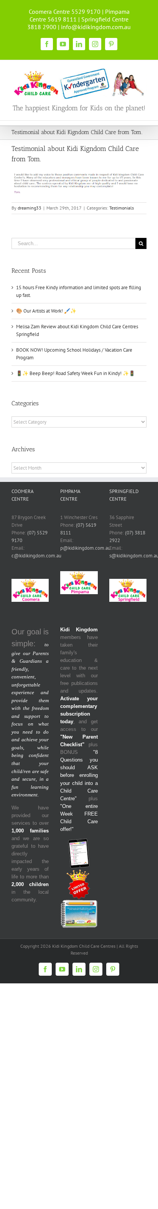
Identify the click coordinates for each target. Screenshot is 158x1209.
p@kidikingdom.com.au (85, 548)
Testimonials (121, 208)
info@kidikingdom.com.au (96, 27)
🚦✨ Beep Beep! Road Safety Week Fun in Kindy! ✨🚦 (75, 373)
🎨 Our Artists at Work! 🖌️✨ (46, 311)
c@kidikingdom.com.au (36, 555)
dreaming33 (29, 208)
